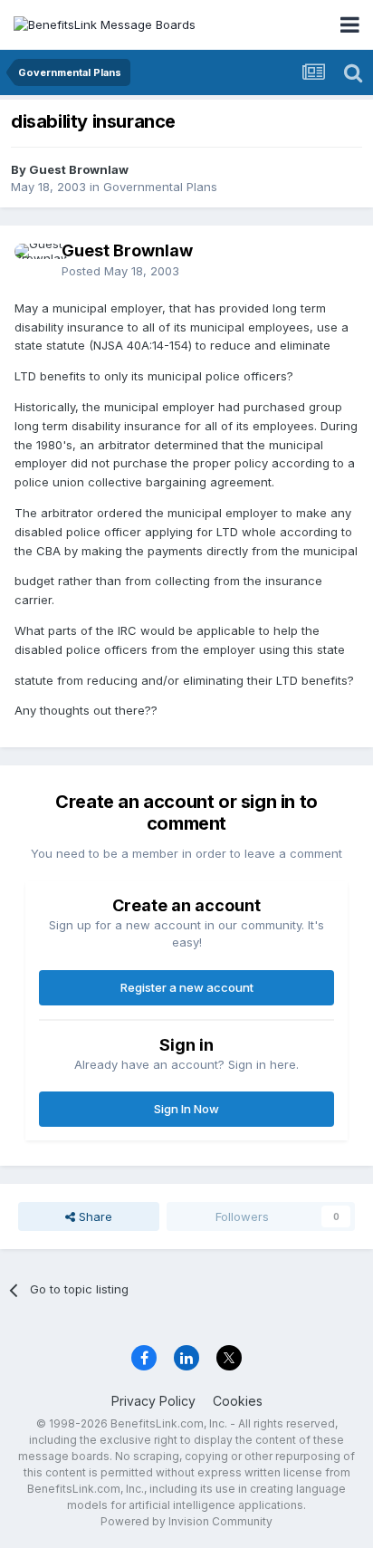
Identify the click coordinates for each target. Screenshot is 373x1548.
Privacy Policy (153, 1401)
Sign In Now (186, 1108)
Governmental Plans (160, 186)
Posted (120, 271)
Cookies (238, 1401)
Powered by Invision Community (186, 1521)
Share (93, 1216)
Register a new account (186, 987)
